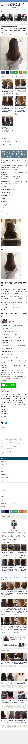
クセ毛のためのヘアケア (6, 477)
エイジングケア (4, 471)
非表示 (10, 144)
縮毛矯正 (3, 500)
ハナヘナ (3, 480)
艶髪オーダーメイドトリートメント (11, 26)
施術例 (2, 26)
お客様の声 (3, 461)
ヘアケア (3, 487)
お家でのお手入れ (5, 464)
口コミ (2, 493)
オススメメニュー (5, 474)
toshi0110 (14, 530)
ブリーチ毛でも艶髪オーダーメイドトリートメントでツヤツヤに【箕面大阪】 (6, 450)
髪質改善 (3, 506)
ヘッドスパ (3, 490)
